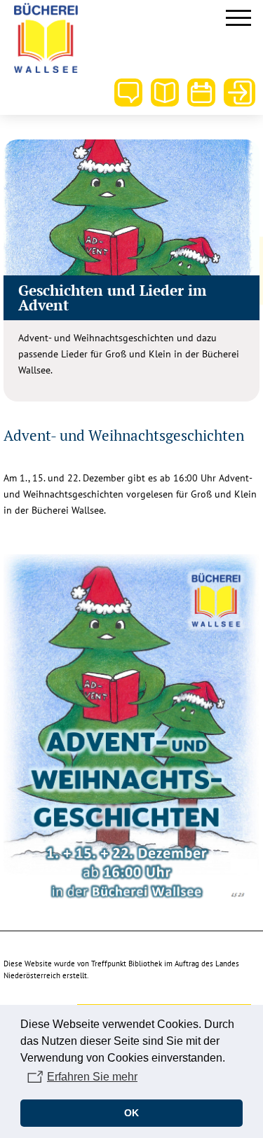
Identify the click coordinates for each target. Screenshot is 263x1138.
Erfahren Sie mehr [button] (92, 1077)
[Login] (238, 92)
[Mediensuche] (165, 92)
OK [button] (131, 1112)
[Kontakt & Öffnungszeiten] (128, 92)
